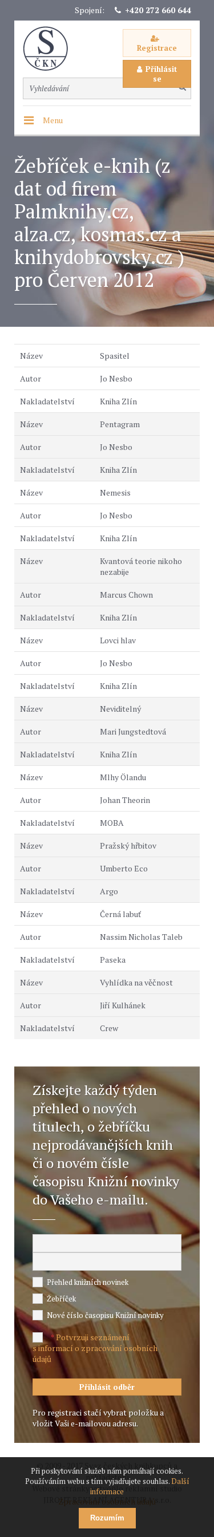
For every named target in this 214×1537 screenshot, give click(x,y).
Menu (53, 120)
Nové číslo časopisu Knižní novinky (105, 1315)
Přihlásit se (161, 74)
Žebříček (61, 1298)
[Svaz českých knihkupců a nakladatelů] (51, 48)
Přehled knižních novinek (87, 1282)
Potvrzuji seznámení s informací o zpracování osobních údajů (95, 1348)
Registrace (157, 48)
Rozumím (107, 1518)
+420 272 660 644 (158, 10)
